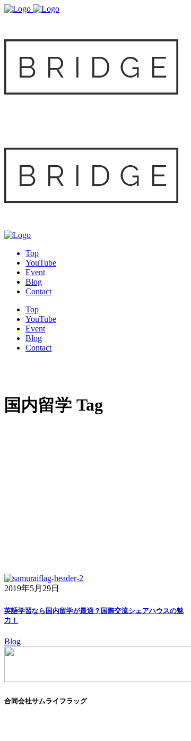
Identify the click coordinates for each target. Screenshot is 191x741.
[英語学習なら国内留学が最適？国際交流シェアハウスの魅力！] (43, 578)
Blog (12, 641)
